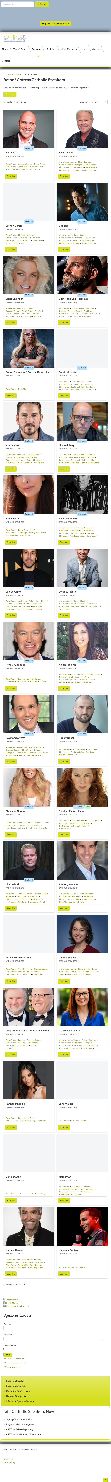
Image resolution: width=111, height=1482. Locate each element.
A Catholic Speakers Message (20, 1401)
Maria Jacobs (13, 1177)
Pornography (33, 902)
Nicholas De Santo (69, 1250)
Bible (80, 162)
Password (7, 1335)
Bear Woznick (67, 152)
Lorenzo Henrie (67, 591)
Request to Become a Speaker (20, 1424)
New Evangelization (88, 170)
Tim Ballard (12, 884)
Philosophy (38, 609)
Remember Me (9, 1345)
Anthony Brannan (69, 884)
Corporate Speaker (25, 164)
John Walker (66, 1104)
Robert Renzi (66, 738)
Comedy (88, 382)
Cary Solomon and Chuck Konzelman (27, 1030)
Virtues (8, 243)
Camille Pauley (67, 957)
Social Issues (39, 463)
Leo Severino (13, 591)
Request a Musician (16, 1386)
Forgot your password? (15, 1359)
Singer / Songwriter (39, 1121)
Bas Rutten (12, 152)
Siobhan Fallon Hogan (71, 811)
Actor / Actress (11, 164)
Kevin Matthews (68, 518)
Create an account (13, 1367)
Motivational (75, 170)
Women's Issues (12, 535)
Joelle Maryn (13, 518)
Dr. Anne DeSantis (69, 1030)
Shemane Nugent (15, 811)
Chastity (30, 308)
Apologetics (84, 308)
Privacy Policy (9, 1462)
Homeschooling (23, 972)
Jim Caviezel (13, 445)
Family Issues (90, 238)
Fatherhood (63, 241)
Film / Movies (11, 167)
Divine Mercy (31, 235)
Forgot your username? (15, 1363)
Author (73, 162)
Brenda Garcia (14, 225)
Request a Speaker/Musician (55, 23)
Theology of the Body (37, 533)
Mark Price (65, 1177)
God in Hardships (77, 167)
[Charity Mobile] (10, 1300)
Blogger (80, 382)
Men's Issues (22, 167)
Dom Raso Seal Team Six (73, 299)
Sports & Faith (35, 169)
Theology (83, 1121)
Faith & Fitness (39, 164)
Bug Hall (64, 225)
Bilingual (21, 235)
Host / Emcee (90, 167)
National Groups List (16, 1396)
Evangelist (79, 165)
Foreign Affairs (11, 755)
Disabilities (88, 311)
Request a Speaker (15, 1381)
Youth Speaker (18, 243)
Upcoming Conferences (18, 1391)
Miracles (35, 314)
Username (7, 1324)
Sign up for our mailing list (19, 1419)
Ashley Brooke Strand (18, 957)
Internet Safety (26, 460)
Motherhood (22, 828)
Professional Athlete (36, 167)
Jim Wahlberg (67, 445)
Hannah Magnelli (15, 1104)
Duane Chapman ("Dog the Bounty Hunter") (31, 372)
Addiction (74, 308)
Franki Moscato (68, 372)
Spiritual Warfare (22, 169)
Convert (83, 235)
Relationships (22, 533)
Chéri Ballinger (14, 299)
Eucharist (74, 314)
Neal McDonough (15, 664)
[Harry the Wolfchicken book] (16, 1306)
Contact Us (8, 1459)
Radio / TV (10, 169)
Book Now (11, 176)
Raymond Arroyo (15, 738)
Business (87, 162)
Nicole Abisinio (67, 664)
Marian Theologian (66, 533)
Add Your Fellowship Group (19, 1429)
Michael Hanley (14, 1250)
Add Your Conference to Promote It (23, 1434)
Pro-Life (36, 316)
